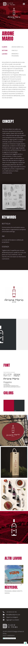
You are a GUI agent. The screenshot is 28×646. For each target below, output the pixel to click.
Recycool (11, 587)
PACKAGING (8, 591)
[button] (6, 584)
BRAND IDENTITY (17, 591)
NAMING (7, 593)
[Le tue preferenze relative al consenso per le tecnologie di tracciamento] (25, 643)
